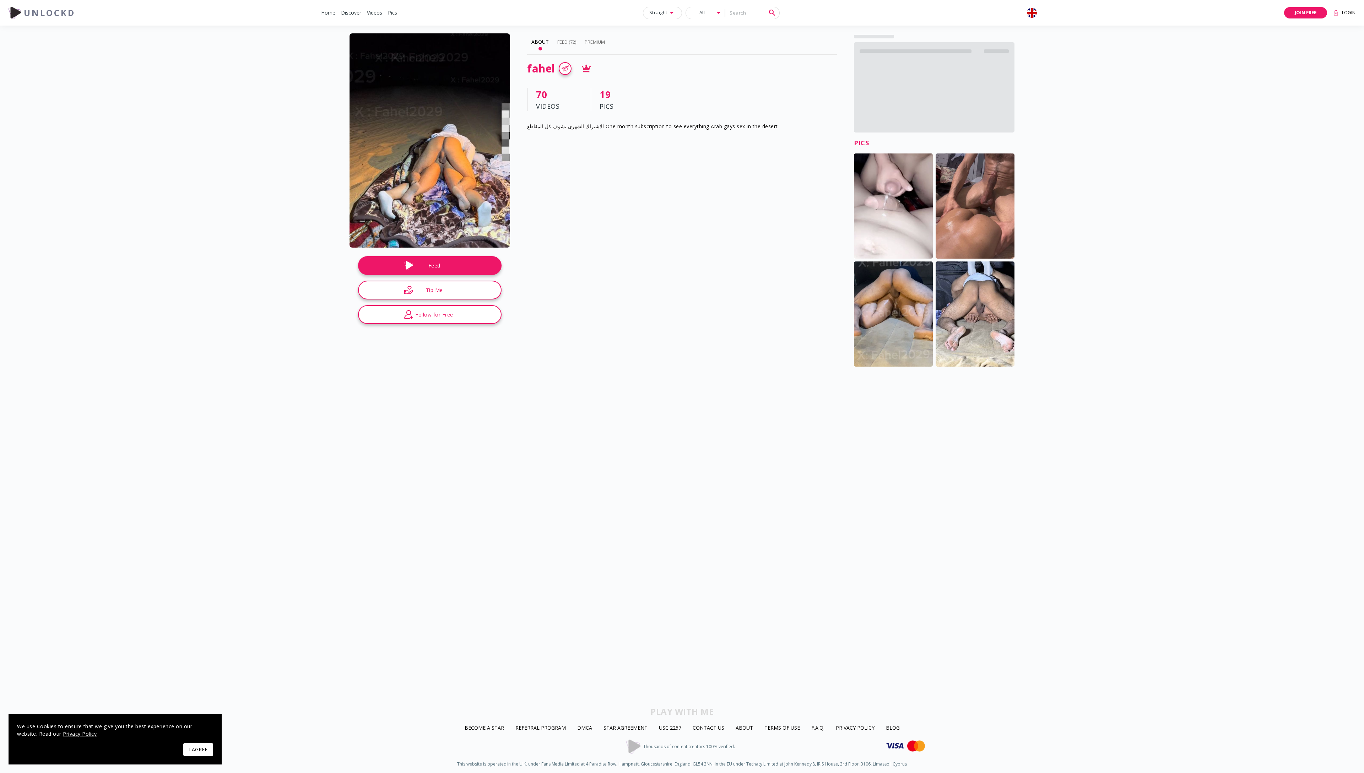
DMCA (584, 728)
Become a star (484, 728)
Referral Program (540, 728)
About (744, 728)
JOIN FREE (1305, 12)
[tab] (540, 41)
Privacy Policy (855, 728)
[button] (328, 13)
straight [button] (658, 12)
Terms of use (782, 728)
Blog (893, 728)
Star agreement (625, 728)
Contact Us (708, 728)
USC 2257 (670, 728)
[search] (772, 13)
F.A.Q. (817, 728)
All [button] (702, 12)
